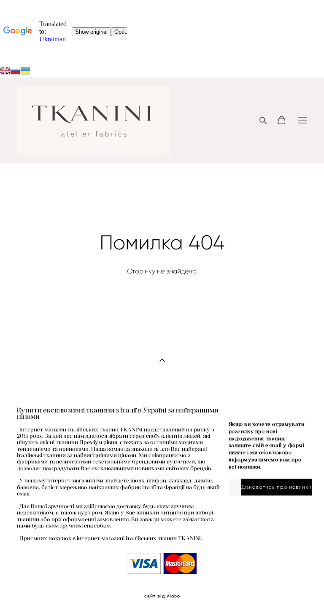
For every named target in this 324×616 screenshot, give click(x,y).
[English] (5, 72)
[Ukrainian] (15, 72)
